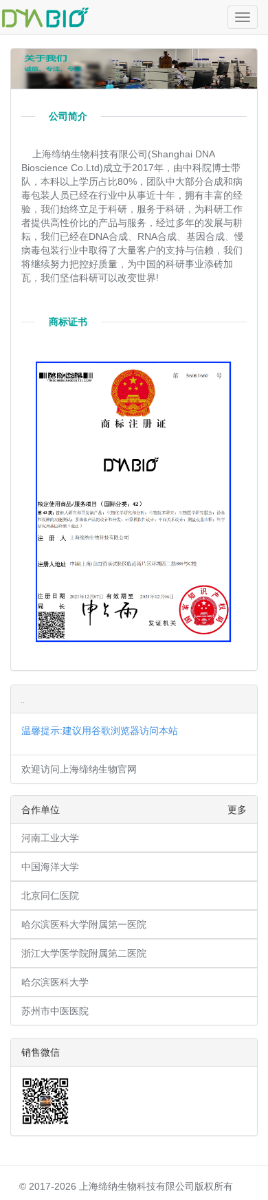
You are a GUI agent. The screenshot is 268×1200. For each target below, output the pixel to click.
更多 (237, 809)
